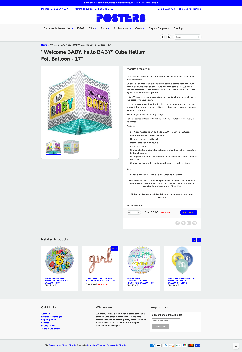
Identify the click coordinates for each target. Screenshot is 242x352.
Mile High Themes (96, 345)
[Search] (198, 37)
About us (45, 313)
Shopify (72, 345)
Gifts (91, 28)
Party (104, 28)
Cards (138, 28)
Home (44, 44)
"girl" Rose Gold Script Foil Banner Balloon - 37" (100, 279)
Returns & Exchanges (51, 316)
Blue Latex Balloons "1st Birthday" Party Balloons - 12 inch (182, 280)
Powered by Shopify (116, 345)
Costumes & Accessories (56, 28)
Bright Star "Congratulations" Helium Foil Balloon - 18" (140, 280)
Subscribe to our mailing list (167, 315)
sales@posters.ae (191, 8)
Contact (45, 322)
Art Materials (121, 28)
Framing (178, 28)
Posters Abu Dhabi (58, 345)
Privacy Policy (48, 325)
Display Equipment (159, 28)
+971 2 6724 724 (165, 8)
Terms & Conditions (50, 328)
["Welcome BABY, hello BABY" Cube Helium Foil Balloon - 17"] (80, 103)
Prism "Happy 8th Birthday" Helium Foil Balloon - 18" (57, 280)
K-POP (80, 28)
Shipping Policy (48, 319)
